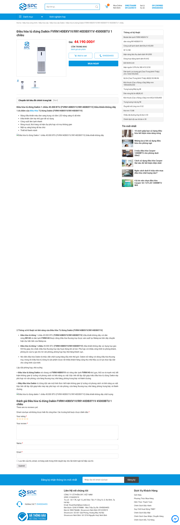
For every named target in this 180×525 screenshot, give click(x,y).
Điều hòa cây (43, 23)
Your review (22, 423)
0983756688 (130, 5)
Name (20, 443)
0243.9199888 (78, 507)
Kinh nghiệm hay (58, 16)
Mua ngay (93, 63)
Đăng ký (131, 479)
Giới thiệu (138, 495)
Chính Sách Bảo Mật (142, 513)
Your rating (22, 416)
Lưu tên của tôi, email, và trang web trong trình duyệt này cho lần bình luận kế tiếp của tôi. (56, 461)
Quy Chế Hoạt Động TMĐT (144, 509)
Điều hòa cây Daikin (57, 23)
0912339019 (130, 8)
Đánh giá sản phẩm (78, 49)
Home (19, 23)
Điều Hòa (34, 111)
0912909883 (157, 5)
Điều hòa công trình (30, 23)
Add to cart (82, 56)
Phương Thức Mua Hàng (144, 498)
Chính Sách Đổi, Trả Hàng (144, 520)
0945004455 (157, 8)
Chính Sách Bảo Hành (142, 505)
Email (20, 452)
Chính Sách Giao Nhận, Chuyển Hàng (148, 516)
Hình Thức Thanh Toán (143, 502)
